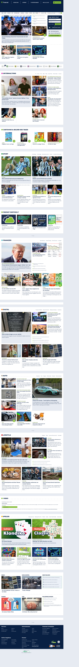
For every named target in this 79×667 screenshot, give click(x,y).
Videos (33, 629)
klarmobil (13, 642)
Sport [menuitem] (5, 13)
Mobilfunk (15, 2)
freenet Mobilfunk (4, 639)
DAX (49, 253)
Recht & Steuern (54, 240)
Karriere (33, 643)
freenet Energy (4, 643)
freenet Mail (44, 631)
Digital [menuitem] (27, 13)
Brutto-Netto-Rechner (56, 631)
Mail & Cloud (46, 2)
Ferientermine (3, 631)
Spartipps (59, 240)
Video (44, 73)
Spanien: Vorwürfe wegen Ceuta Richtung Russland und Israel (39, 21)
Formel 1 (51, 154)
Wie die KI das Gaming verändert (37, 338)
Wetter (13, 629)
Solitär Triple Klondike (52, 516)
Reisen (47, 435)
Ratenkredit (54, 629)
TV (35, 73)
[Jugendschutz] (26, 651)
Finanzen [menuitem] (8, 13)
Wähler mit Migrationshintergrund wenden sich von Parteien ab (39, 23)
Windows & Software (53, 309)
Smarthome (59, 309)
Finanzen (7, 240)
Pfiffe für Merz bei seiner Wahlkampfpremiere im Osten (39, 16)
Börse (2, 628)
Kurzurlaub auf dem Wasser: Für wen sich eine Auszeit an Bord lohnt (41, 461)
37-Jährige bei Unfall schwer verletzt (48, 601)
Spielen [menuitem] (30, 13)
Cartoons (59, 73)
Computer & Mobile (39, 309)
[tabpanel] (16, 28)
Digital (6, 309)
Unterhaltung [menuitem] (16, 13)
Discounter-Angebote (46, 628)
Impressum (24, 642)
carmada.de (14, 643)
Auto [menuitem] (12, 13)
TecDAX (49, 256)
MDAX (49, 254)
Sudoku (47, 516)
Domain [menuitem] (37, 13)
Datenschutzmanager (25, 645)
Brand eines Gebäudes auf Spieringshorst (49, 603)
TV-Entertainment (35, 2)
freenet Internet (4, 642)
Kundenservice (24, 639)
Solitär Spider (59, 516)
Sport (5, 154)
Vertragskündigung (35, 645)
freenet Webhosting (45, 632)
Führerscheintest (25, 631)
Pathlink (43, 516)
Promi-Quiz (24, 632)
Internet (24, 2)
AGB (22, 647)
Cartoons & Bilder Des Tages (15, 130)
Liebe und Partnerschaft (53, 435)
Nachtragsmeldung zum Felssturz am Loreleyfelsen (50, 599)
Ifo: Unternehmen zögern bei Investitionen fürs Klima (39, 270)
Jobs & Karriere (42, 240)
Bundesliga (34, 154)
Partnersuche (14, 631)
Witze (46, 73)
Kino (41, 73)
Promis (38, 73)
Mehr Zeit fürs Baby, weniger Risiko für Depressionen (50, 582)
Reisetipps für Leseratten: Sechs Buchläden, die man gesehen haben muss (42, 464)
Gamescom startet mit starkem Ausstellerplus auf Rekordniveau (41, 340)
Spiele (33, 628)
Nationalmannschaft (45, 154)
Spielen (6, 516)
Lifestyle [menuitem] (22, 13)
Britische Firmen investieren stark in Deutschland (39, 268)
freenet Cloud (44, 629)
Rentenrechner (55, 632)
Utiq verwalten (24, 646)
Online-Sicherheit (55, 628)
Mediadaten (34, 642)
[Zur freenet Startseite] (5, 2)
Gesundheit (59, 435)
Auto (5, 376)
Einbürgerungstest (25, 629)
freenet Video (14, 639)
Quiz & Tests (50, 73)
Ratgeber (43, 435)
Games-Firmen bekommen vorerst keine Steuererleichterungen (41, 336)
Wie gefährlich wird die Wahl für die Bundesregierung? (50, 579)
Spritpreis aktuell (4, 629)
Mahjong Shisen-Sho (38, 516)
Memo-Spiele (55, 73)
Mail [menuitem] (34, 13)
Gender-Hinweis (35, 639)
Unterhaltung (9, 73)
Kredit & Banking (48, 240)
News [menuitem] (2, 13)
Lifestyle (7, 435)
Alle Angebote (57, 2)
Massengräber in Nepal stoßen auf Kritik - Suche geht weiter (51, 584)
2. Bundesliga (39, 154)
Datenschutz (24, 643)
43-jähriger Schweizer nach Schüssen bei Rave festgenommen (39, 18)
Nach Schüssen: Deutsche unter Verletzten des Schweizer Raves (52, 577)
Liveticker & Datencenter (57, 154)
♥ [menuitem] (39, 13)
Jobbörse (13, 628)
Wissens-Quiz (34, 631)
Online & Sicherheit (46, 309)
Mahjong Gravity (31, 516)
